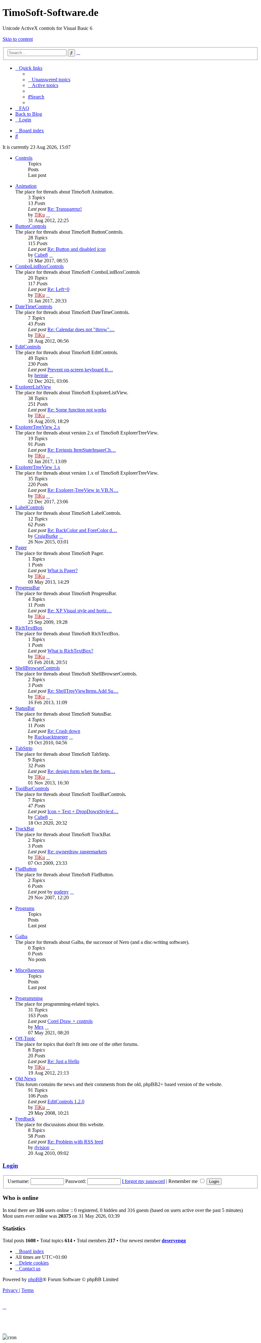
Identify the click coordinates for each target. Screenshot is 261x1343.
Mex (39, 1027)
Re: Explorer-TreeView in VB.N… (82, 490)
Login (10, 1165)
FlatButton (26, 869)
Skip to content (18, 39)
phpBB (35, 1279)
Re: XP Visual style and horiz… (79, 610)
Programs (24, 908)
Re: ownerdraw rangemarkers (77, 851)
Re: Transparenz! (64, 209)
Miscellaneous (29, 970)
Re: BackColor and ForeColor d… (82, 530)
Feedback (25, 1118)
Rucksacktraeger (51, 737)
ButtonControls (30, 226)
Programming (29, 998)
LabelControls (29, 507)
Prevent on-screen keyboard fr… (80, 369)
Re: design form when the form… (81, 771)
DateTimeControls (33, 306)
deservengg (174, 1240)
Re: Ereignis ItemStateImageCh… (81, 450)
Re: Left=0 (58, 289)
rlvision (41, 1147)
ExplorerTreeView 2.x (37, 427)
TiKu (39, 214)
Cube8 (41, 255)
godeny (61, 891)
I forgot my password (143, 1181)
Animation (26, 186)
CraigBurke (46, 536)
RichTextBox (28, 628)
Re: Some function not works (76, 409)
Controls (23, 158)
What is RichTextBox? (70, 650)
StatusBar (25, 708)
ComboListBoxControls (39, 266)
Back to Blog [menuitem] (28, 114)
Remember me (183, 1181)
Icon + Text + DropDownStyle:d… (82, 811)
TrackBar (24, 828)
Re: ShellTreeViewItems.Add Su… (82, 691)
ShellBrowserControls (37, 668)
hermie (41, 375)
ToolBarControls (32, 788)
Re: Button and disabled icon (76, 249)
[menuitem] (49, 79)
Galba (21, 936)
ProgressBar (27, 587)
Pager (21, 547)
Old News (25, 1078)
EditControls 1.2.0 (65, 1101)
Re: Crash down (63, 731)
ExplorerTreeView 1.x (37, 467)
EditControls (28, 346)
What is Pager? (62, 570)
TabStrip (23, 748)
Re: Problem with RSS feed (75, 1141)
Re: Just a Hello (63, 1061)
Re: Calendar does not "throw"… (81, 329)
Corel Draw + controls (70, 1021)
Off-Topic (25, 1038)
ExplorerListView (33, 387)
